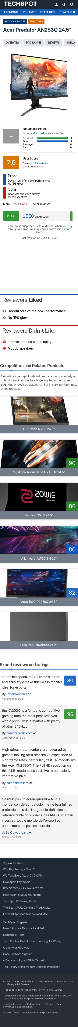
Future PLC (41, 1003)
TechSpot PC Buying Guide (19, 901)
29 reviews (41, 163)
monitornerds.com (19, 733)
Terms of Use (45, 981)
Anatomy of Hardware (16, 947)
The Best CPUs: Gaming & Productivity (26, 907)
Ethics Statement (24, 981)
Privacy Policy (65, 981)
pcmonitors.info (17, 783)
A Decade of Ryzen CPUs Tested (23, 960)
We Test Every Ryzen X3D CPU (22, 875)
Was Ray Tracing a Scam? (19, 869)
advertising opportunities (17, 1006)
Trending (11, 12)
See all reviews (40, 204)
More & (15, 204)
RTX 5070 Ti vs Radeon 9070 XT (23, 888)
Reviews (29, 12)
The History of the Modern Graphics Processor (31, 966)
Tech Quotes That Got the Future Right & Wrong (32, 941)
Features (47, 12)
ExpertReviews (16, 694)
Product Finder (15, 21)
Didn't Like (29, 330)
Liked (22, 299)
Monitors (36, 21)
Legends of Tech (13, 934)
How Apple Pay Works (16, 882)
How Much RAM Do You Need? (22, 894)
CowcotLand (19, 832)
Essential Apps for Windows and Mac (25, 914)
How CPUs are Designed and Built (23, 928)
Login (56, 4)
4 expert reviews (44, 133)
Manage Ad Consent (18, 984)
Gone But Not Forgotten (17, 954)
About (6, 981)
